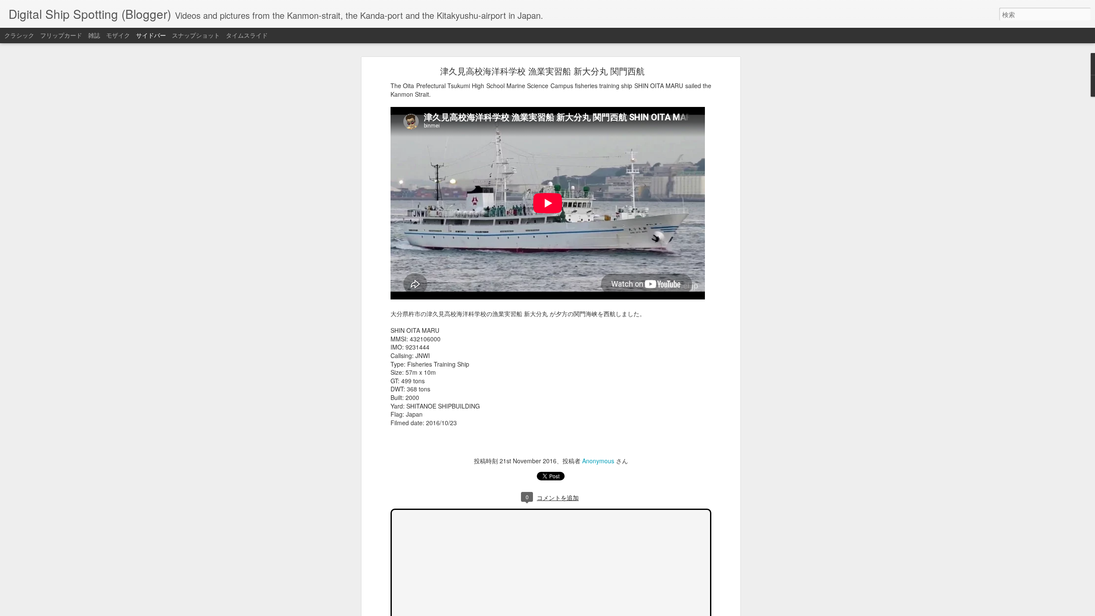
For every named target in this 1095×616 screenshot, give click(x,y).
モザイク (118, 35)
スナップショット (196, 35)
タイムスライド (247, 35)
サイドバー (151, 35)
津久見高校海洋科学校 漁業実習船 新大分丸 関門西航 (542, 71)
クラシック (19, 35)
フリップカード (61, 35)
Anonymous (598, 460)
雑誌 (94, 35)
